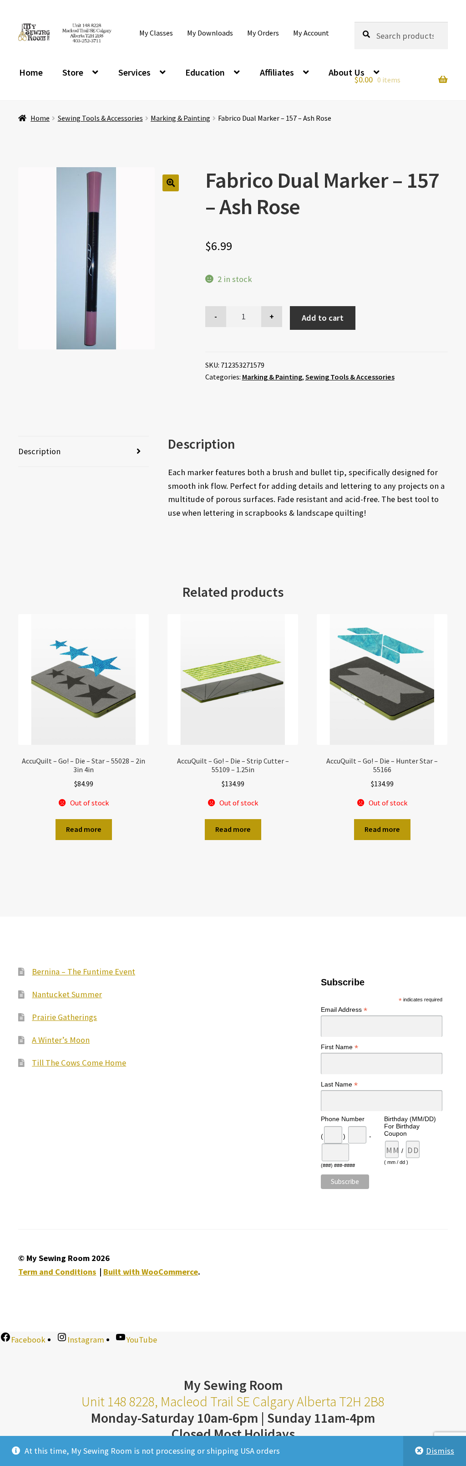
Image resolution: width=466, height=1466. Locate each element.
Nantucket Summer (67, 994)
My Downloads (210, 32)
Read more (83, 829)
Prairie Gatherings (64, 1017)
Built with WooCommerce (150, 1271)
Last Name (339, 1084)
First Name (339, 1047)
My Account (311, 32)
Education (205, 72)
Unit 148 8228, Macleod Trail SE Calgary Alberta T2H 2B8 (233, 1401)
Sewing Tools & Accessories (100, 118)
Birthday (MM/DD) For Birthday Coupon (410, 1126)
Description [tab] (39, 451)
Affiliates (277, 72)
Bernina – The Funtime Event (83, 971)
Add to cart (323, 318)
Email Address (344, 1009)
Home (31, 72)
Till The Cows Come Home (79, 1062)
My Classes (156, 32)
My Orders (263, 32)
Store (72, 72)
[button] (170, 182)
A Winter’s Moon (61, 1040)
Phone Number (343, 1119)
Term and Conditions (57, 1271)
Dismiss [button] (440, 1450)
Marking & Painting (180, 118)
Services (134, 72)
